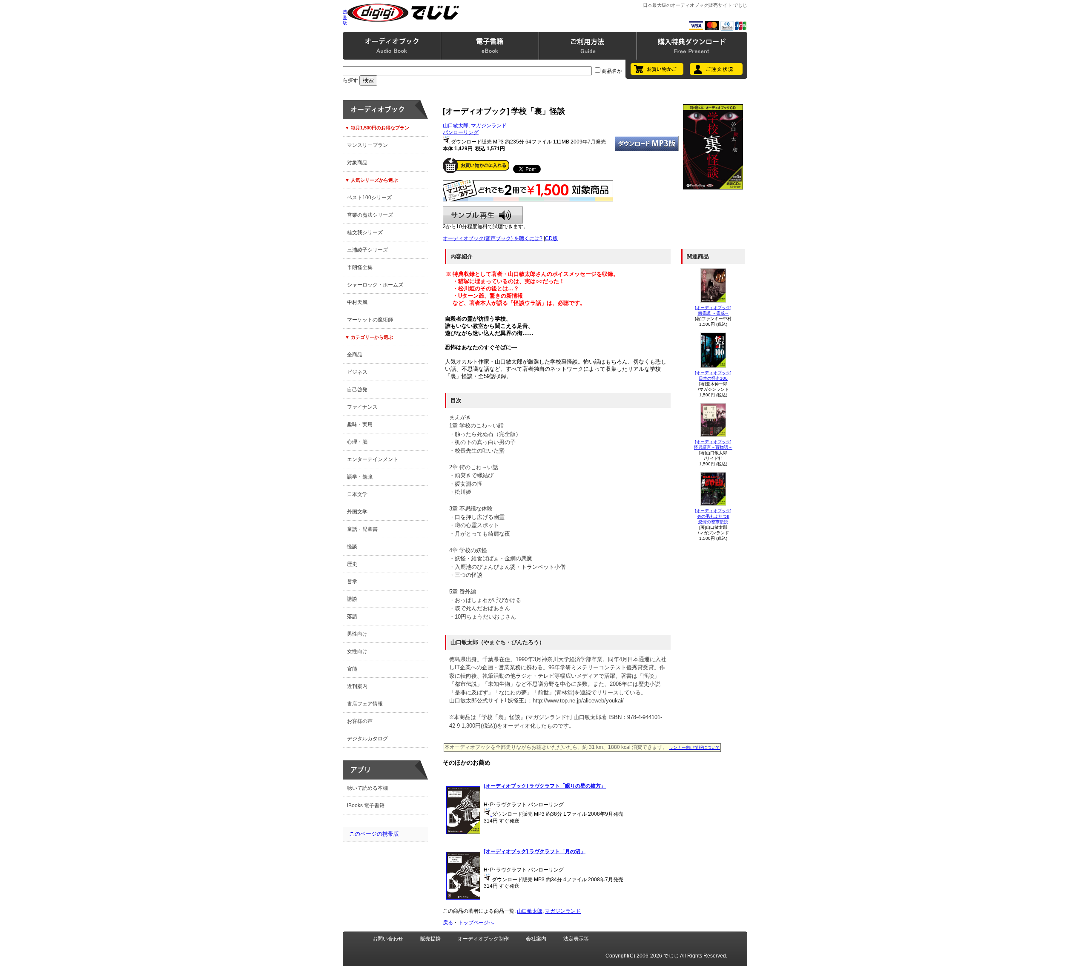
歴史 (352, 564)
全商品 (354, 355)
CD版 (551, 238)
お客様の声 (360, 721)
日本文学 (357, 494)
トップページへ (476, 923)
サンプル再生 (483, 215)
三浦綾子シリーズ (367, 250)
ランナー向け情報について (694, 747)
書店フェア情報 (365, 704)
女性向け (357, 651)
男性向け (357, 634)
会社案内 (536, 939)
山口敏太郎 (455, 126)
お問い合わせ (388, 939)
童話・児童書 (362, 529)
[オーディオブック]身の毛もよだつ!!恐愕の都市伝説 (713, 516)
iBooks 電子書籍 (365, 805)
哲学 (352, 582)
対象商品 (357, 163)
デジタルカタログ (367, 739)
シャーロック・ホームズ (375, 285)
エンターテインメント (372, 459)
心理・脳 (357, 442)
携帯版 (345, 17)
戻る (448, 923)
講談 (352, 599)
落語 (352, 616)
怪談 (352, 547)
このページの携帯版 (374, 834)
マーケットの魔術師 (370, 320)
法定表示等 (576, 939)
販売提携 (430, 939)
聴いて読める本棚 (367, 788)
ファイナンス (362, 407)
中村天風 (357, 302)
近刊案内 (357, 686)
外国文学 (357, 512)
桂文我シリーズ (365, 232)
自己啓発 (357, 390)
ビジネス (357, 372)
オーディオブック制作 (483, 939)
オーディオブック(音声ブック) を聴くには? (492, 238)
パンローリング (461, 132)
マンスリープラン (367, 145)
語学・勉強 (360, 477)
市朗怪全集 (360, 267)
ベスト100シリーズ (369, 198)
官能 (352, 669)
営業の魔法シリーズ (370, 215)
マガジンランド (489, 126)
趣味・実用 (360, 424)
